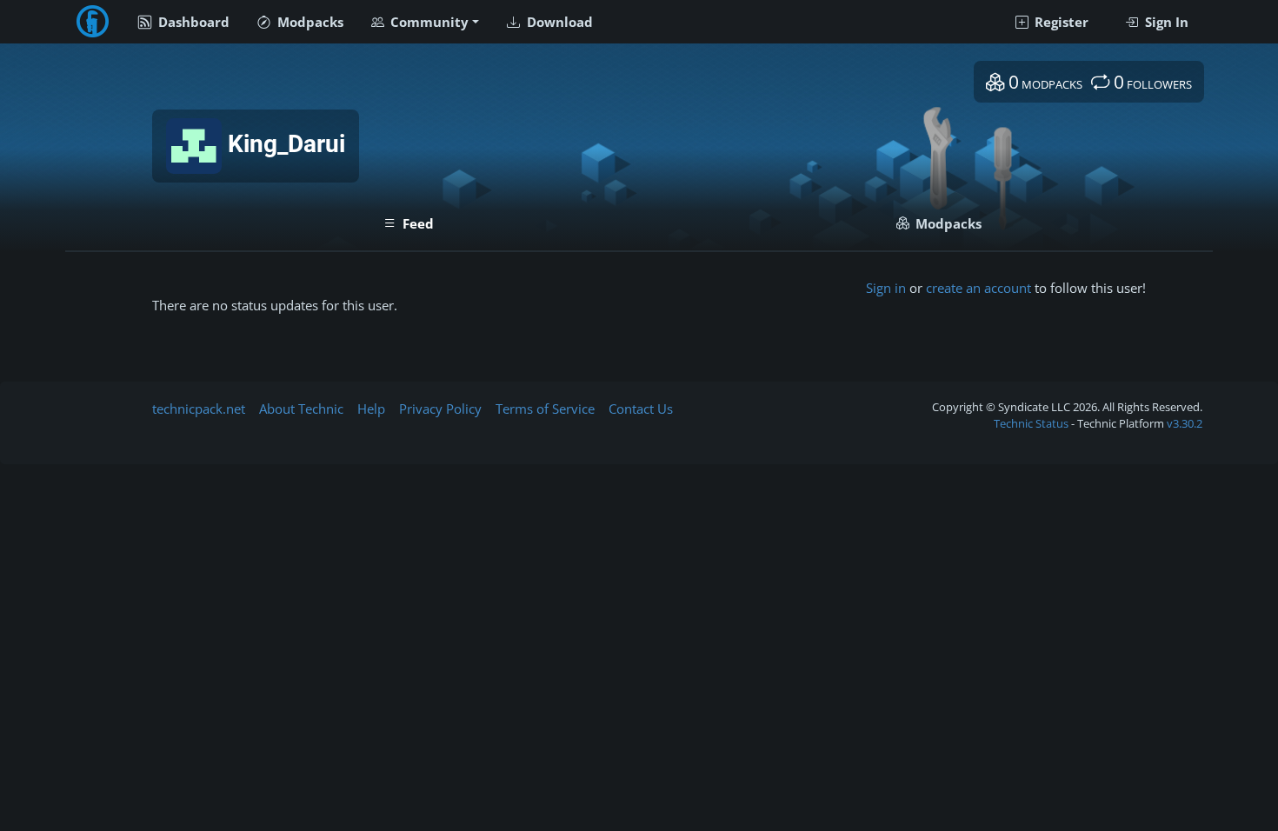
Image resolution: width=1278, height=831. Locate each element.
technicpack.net (198, 408)
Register (1059, 21)
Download (558, 21)
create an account (978, 287)
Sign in (886, 287)
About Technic (301, 408)
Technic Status (1031, 423)
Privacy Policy (440, 408)
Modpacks (308, 21)
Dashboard (192, 21)
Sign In (1165, 21)
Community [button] (428, 21)
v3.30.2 (1184, 423)
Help (371, 408)
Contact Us (641, 408)
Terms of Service (545, 408)
